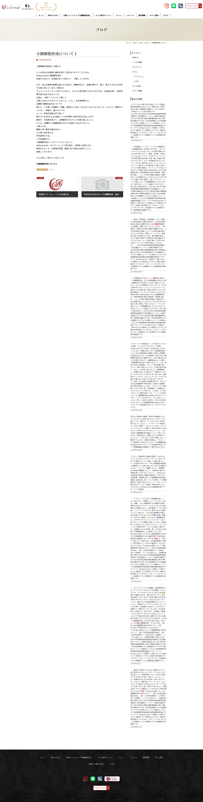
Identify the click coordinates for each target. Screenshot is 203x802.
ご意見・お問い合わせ (96, 764)
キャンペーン (137, 67)
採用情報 (145, 757)
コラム (134, 71)
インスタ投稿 (137, 62)
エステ (51, 169)
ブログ (112, 764)
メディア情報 (137, 91)
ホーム (42, 757)
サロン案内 (158, 757)
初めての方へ (56, 757)
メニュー (121, 757)
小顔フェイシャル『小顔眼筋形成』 (79, 757)
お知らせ (135, 57)
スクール (133, 757)
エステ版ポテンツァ (105, 757)
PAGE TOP (196, 775)
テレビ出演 (136, 86)
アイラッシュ (139, 76)
